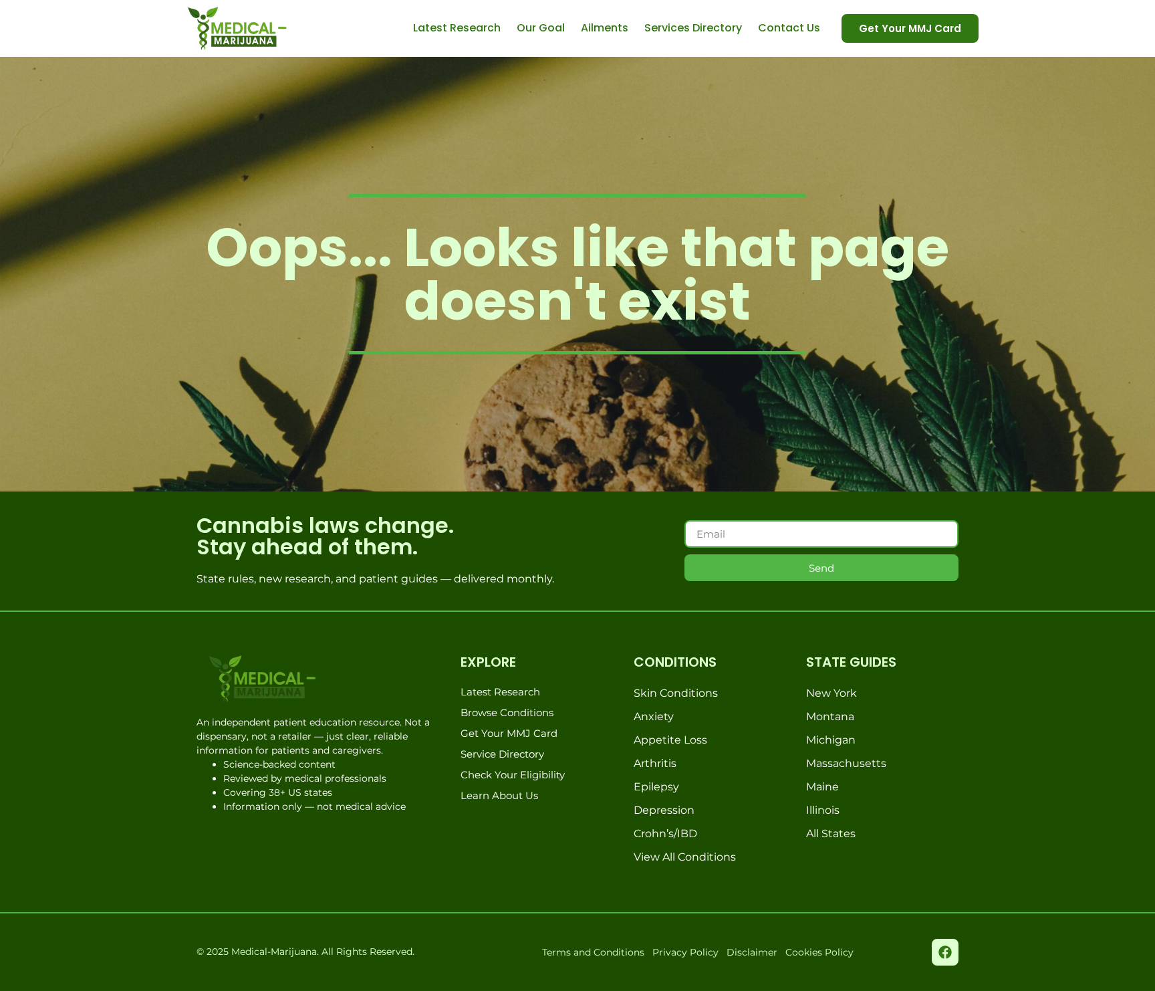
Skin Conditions (676, 693)
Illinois (823, 810)
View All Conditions (685, 857)
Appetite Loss (670, 740)
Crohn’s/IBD (665, 833)
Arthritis (655, 763)
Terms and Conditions (593, 952)
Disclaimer (752, 952)
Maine (822, 786)
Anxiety (654, 716)
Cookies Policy (819, 952)
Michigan (831, 740)
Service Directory (502, 754)
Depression (664, 810)
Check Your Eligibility (513, 774)
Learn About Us (499, 795)
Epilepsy (656, 786)
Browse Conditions (507, 712)
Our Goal (541, 27)
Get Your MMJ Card (509, 733)
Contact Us (789, 27)
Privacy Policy (685, 952)
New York (831, 693)
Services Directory (693, 27)
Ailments (604, 27)
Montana (830, 716)
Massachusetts (846, 763)
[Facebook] (945, 952)
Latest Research (457, 27)
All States (831, 833)
